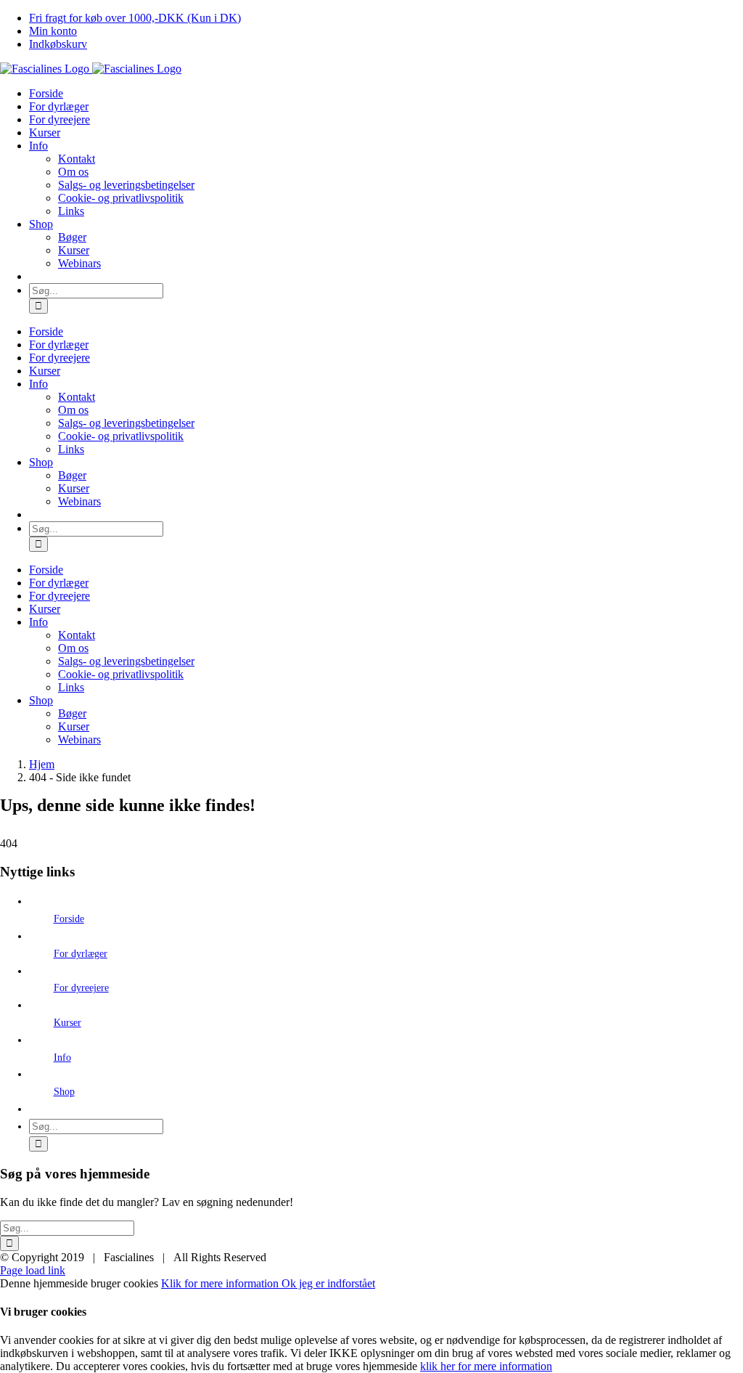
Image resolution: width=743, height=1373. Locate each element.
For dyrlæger (80, 953)
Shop (64, 1091)
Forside (69, 918)
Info (62, 1057)
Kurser (67, 1022)
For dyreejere (81, 987)
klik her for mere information (486, 1366)
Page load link (32, 1270)
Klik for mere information (221, 1283)
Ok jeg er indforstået (328, 1283)
